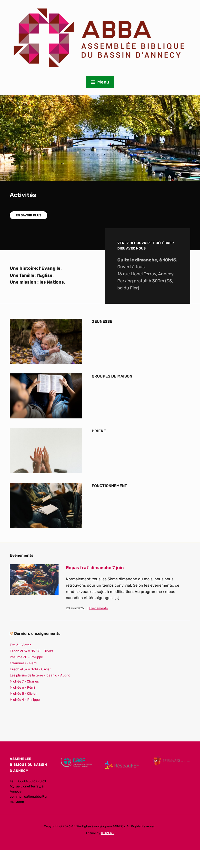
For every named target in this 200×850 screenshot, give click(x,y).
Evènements (98, 608)
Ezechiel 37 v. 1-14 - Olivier (30, 669)
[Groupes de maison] (46, 396)
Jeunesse (102, 321)
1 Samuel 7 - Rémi (23, 663)
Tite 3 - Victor (20, 645)
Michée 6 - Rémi (22, 687)
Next (187, 118)
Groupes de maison (112, 376)
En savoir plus (28, 215)
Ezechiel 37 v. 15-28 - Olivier (31, 651)
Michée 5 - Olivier (23, 694)
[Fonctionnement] (46, 505)
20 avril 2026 (75, 608)
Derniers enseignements (37, 633)
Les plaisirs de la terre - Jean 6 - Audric (40, 675)
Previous (170, 118)
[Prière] (46, 450)
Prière (99, 431)
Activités (23, 195)
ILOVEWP (107, 833)
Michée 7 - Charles (24, 681)
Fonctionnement (109, 485)
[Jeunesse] (46, 341)
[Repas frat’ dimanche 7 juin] (34, 579)
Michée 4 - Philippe (25, 700)
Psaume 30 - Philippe (26, 657)
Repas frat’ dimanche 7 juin (95, 567)
